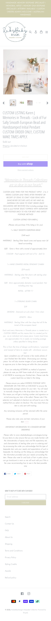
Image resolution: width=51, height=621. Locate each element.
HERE (27, 421)
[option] (13, 103)
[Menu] (46, 32)
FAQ (7, 530)
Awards (8, 570)
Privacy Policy (10, 557)
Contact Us (9, 523)
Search (7, 517)
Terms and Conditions (14, 550)
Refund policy (10, 577)
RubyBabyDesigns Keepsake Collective (24, 610)
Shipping (6, 145)
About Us (9, 537)
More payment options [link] (26, 170)
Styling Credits (11, 564)
